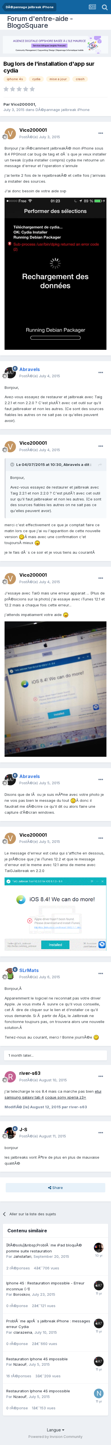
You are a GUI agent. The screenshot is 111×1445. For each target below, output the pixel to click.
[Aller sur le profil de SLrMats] (10, 973)
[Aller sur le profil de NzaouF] (99, 1393)
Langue (54, 1429)
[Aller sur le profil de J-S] (10, 1133)
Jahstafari (22, 1256)
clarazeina (22, 1332)
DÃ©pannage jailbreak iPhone (63, 109)
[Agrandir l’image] (21, 536)
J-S (23, 1129)
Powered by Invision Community (55, 1437)
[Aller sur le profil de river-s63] (10, 1076)
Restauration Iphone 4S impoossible (38, 1391)
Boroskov (21, 1294)
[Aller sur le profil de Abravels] (10, 372)
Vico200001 (23, 104)
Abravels (71, 464)
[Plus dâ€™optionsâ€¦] (100, 133)
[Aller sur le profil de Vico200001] (10, 133)
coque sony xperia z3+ (65, 1097)
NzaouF (19, 1364)
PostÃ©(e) (39, 137)
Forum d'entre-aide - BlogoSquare (40, 21)
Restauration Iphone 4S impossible (37, 1359)
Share (57, 1187)
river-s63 (29, 1073)
